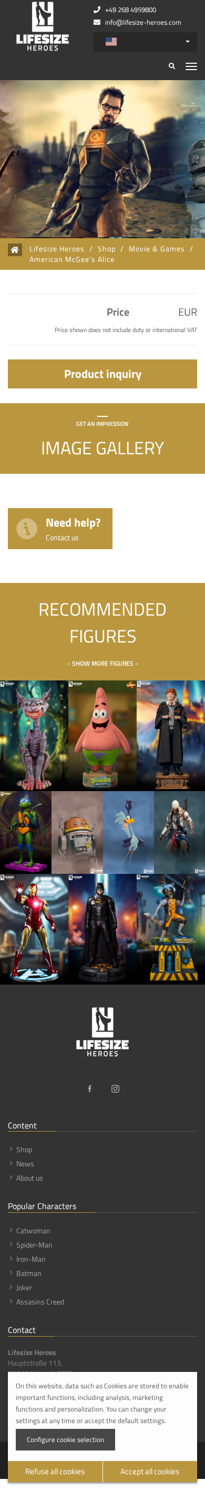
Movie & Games (157, 249)
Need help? (73, 527)
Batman (29, 1273)
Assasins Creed (40, 1301)
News (25, 1163)
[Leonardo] (26, 832)
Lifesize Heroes (57, 249)
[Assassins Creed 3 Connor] (179, 832)
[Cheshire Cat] (34, 735)
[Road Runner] (128, 832)
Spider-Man (34, 1244)
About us (29, 1177)
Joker (24, 1287)
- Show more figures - (103, 663)
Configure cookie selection (65, 1439)
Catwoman (33, 1230)
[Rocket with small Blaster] (171, 929)
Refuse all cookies (55, 1471)
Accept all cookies (149, 1471)
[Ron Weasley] (171, 735)
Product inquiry (102, 374)
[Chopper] (77, 832)
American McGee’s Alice (72, 259)
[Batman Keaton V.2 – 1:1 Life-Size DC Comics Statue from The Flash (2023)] (102, 929)
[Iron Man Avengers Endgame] (34, 929)
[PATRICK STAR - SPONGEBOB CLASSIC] (102, 735)
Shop (107, 249)
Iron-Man (31, 1258)
